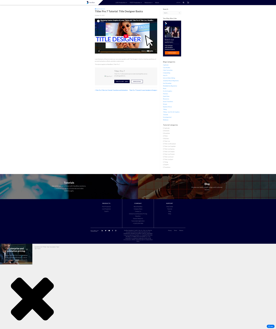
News (164, 88)
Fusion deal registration (138, 221)
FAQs (169, 213)
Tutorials (165, 114)
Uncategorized (167, 117)
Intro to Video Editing (169, 78)
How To (165, 75)
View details (137, 81)
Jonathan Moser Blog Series (171, 80)
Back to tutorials (100, 9)
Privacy (170, 230)
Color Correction (167, 70)
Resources (148, 2)
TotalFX (106, 211)
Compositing (166, 73)
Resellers (138, 216)
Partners (165, 93)
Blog (169, 211)
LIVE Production (121, 2)
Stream (165, 104)
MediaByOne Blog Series (170, 86)
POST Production (135, 2)
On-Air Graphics (167, 91)
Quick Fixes (166, 96)
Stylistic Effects (167, 107)
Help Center (169, 206)
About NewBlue (138, 206)
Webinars (165, 120)
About (157, 2)
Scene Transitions (168, 101)
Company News (138, 209)
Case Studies (166, 67)
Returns (181, 230)
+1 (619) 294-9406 (138, 223)
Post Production (106, 206)
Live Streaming (167, 83)
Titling (165, 109)
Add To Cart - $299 (122, 81)
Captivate (166, 65)
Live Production (106, 209)
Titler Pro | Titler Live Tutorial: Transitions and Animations (111, 90)
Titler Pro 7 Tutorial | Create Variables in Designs (143, 90)
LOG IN (178, 2)
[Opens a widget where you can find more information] (271, 326)
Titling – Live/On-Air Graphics (171, 112)
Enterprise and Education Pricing (138, 213)
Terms (175, 230)
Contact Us (138, 211)
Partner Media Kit (138, 218)
